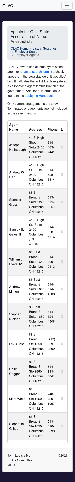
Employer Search (27, 51)
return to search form (34, 71)
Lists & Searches (45, 48)
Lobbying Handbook (39, 95)
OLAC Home (20, 48)
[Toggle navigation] (67, 6)
